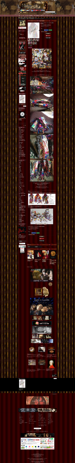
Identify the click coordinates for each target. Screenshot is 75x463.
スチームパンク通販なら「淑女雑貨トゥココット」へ (42, 422)
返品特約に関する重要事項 (44, 31)
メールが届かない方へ (50, 420)
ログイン (45, 13)
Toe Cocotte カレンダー (31, 419)
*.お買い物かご (20, 419)
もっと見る (24, 125)
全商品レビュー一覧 (31, 420)
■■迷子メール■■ (49, 419)
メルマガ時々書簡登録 (21, 421)
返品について (49, 423)
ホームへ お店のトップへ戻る (54, 375)
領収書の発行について (50, 422)
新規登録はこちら (49, 13)
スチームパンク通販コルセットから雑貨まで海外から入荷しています (42, 425)
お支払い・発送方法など (21, 420)
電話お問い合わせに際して (50, 421)
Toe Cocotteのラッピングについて (42, 419)
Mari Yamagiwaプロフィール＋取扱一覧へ (42, 224)
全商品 (20, 128)
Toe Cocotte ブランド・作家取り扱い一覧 (33, 421)
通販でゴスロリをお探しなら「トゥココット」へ (42, 420)
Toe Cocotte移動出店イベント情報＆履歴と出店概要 (23, 423)
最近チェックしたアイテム (31, 423)
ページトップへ (55, 392)
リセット (55, 378)
